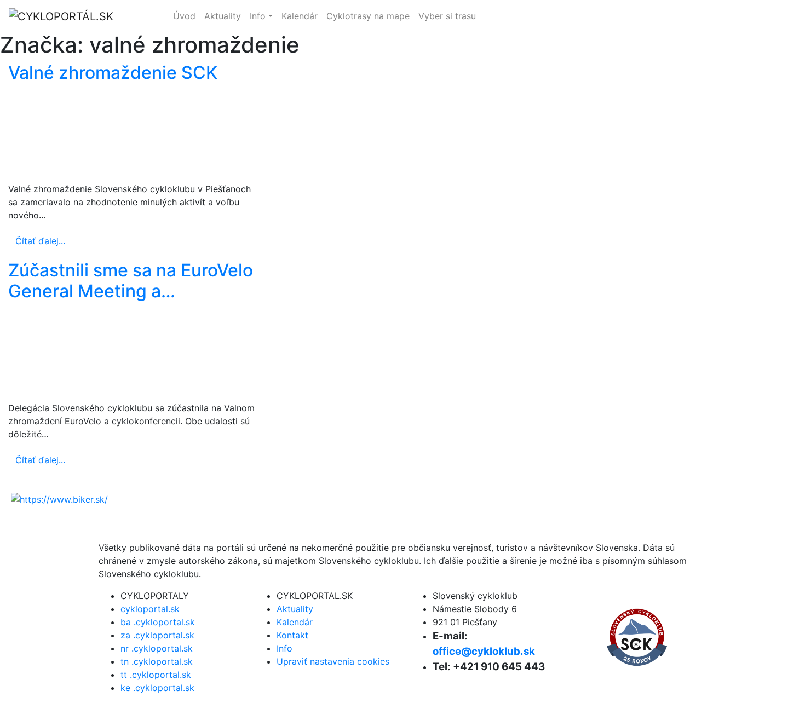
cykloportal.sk (673, 16)
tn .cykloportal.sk (156, 661)
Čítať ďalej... (40, 240)
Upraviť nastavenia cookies (333, 661)
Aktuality (222, 15)
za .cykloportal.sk (157, 635)
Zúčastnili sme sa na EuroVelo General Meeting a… (130, 281)
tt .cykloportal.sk (155, 674)
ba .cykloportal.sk (157, 621)
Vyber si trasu (447, 15)
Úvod (184, 15)
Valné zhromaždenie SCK (112, 72)
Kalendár (299, 15)
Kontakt (292, 635)
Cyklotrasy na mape (368, 15)
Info (258, 15)
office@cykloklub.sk (484, 651)
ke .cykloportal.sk (157, 687)
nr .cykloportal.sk (156, 648)
